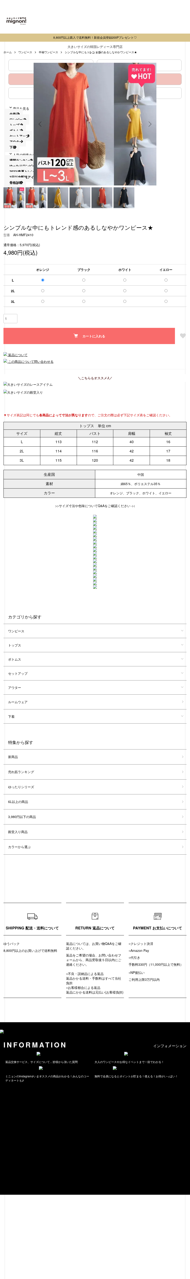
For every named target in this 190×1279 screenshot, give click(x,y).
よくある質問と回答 (14, 1090)
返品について (17, 354)
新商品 (13, 756)
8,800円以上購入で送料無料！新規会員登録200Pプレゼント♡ (95, 37)
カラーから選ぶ (19, 846)
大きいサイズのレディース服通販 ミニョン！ (53, 1182)
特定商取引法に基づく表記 (19, 1160)
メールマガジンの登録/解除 (23, 1106)
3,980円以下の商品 (22, 816)
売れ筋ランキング (21, 771)
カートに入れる (93, 336)
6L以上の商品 (18, 801)
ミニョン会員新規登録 (20, 1101)
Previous (40, 124)
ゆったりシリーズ (21, 786)
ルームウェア (18, 701)
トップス (14, 645)
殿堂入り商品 (18, 831)
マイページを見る (13, 1171)
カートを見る (9, 1176)
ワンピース (16, 631)
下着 (11, 716)
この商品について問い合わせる (30, 361)
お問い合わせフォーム (16, 1095)
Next (149, 124)
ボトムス (14, 659)
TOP (3, 1149)
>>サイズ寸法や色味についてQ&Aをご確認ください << (95, 505)
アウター (14, 687)
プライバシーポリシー (16, 1165)
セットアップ (18, 673)
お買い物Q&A (102, 943)
